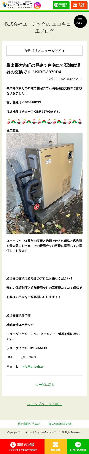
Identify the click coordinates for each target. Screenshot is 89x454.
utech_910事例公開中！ (37, 5)
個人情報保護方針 (60, 423)
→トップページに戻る (44, 404)
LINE (78, 446)
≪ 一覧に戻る (44, 384)
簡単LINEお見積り (61, 6)
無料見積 (55, 446)
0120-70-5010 (22, 446)
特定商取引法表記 (29, 423)
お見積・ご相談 (79, 6)
